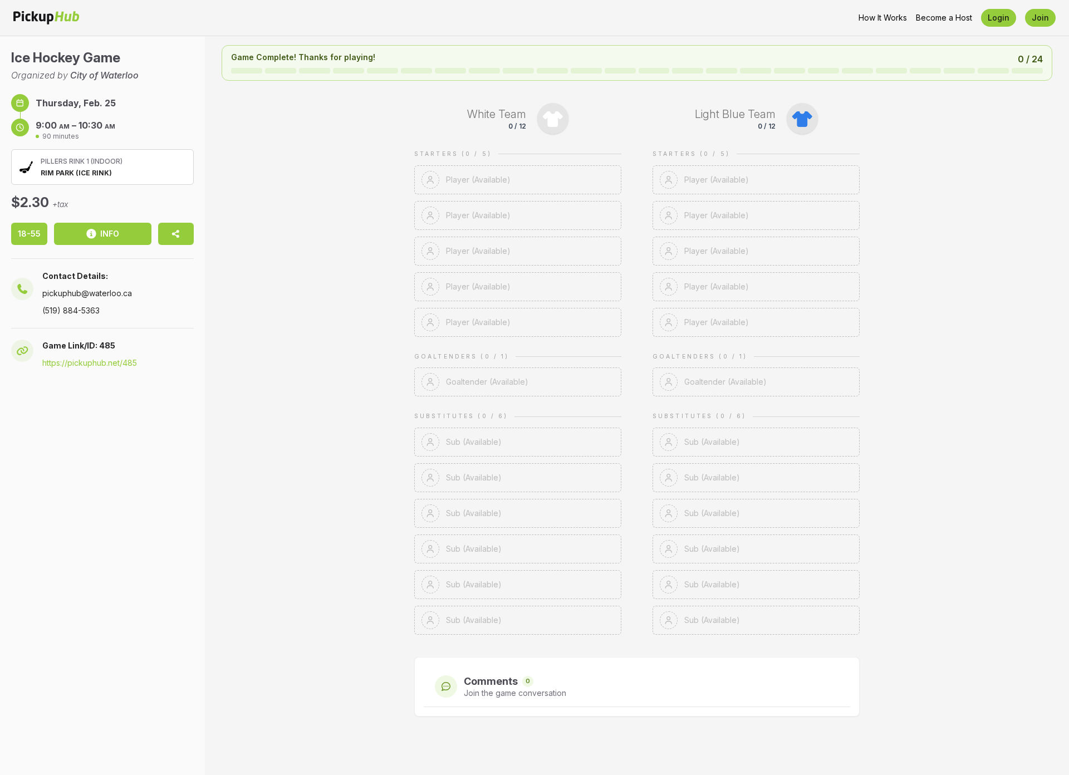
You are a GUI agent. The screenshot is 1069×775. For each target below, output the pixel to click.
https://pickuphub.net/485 (89, 362)
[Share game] (176, 234)
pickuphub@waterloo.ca (87, 293)
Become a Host (944, 17)
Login (998, 17)
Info (109, 233)
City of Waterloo (104, 75)
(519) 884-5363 (71, 310)
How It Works (883, 17)
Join (1040, 17)
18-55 (29, 233)
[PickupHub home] (46, 18)
